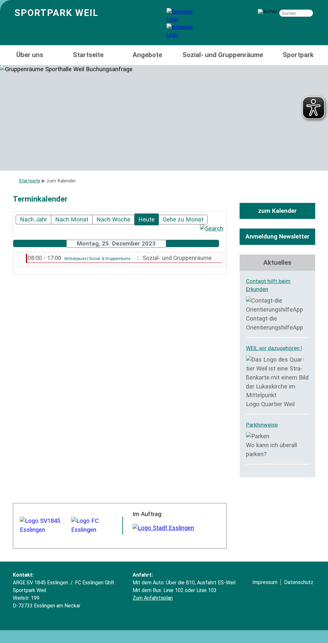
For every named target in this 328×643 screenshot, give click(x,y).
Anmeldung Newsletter (277, 236)
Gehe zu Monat (183, 219)
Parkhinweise (262, 425)
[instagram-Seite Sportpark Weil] (186, 35)
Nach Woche (113, 219)
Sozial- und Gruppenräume (223, 55)
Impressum (264, 582)
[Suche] (211, 228)
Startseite (88, 55)
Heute (146, 219)
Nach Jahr (33, 219)
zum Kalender (277, 210)
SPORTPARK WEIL (56, 12)
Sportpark (298, 55)
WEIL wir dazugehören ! (274, 348)
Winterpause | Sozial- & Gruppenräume (97, 258)
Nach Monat (71, 219)
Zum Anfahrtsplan (153, 598)
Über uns (29, 55)
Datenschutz (298, 582)
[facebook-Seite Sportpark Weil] (186, 19)
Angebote (147, 55)
